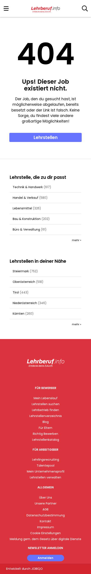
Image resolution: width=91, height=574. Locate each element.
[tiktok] (56, 376)
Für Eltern (45, 428)
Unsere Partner (46, 503)
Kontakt (45, 521)
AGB (45, 509)
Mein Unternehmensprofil (45, 471)
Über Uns (45, 497)
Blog (46, 422)
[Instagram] (43, 376)
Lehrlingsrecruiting (45, 459)
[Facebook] (36, 376)
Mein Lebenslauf (46, 398)
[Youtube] (50, 376)
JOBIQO (37, 569)
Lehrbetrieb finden (45, 410)
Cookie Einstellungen (45, 533)
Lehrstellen (46, 137)
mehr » (76, 240)
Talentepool (45, 465)
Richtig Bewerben (45, 434)
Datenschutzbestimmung (45, 515)
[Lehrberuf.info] (45, 9)
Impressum (45, 527)
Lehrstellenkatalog (45, 440)
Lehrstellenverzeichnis (45, 416)
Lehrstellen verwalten (45, 477)
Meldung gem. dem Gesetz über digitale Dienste (45, 539)
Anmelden (45, 558)
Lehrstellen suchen (45, 404)
